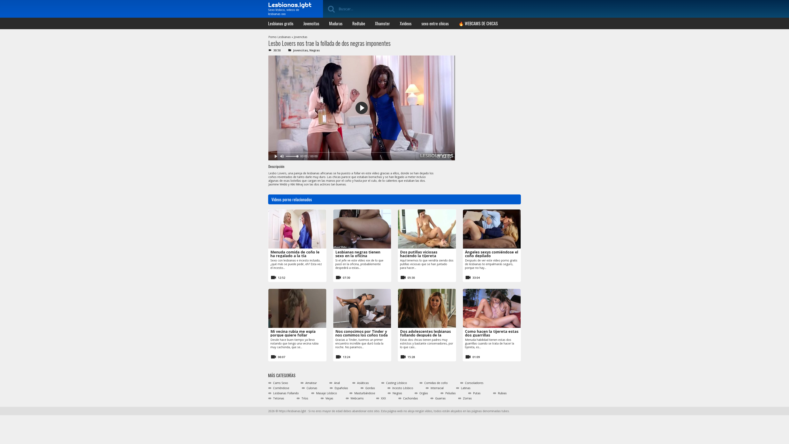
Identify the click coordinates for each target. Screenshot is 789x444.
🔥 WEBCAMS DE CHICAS (478, 23)
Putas (477, 393)
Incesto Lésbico (402, 388)
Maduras (336, 23)
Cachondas (410, 398)
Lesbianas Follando (286, 393)
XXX (383, 398)
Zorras (467, 398)
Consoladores (474, 383)
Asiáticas (363, 383)
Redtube (358, 23)
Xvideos (406, 23)
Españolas (341, 388)
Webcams (357, 398)
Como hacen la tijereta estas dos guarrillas (491, 333)
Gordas (370, 388)
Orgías (423, 393)
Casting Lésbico (396, 383)
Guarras (440, 398)
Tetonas (278, 398)
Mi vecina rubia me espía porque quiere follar (293, 333)
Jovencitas (311, 23)
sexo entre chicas (435, 23)
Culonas (312, 388)
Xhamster (382, 23)
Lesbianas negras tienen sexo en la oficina (357, 254)
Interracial (437, 388)
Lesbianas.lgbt (289, 5)
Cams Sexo (280, 383)
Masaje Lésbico (326, 393)
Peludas (450, 393)
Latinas (466, 388)
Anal (337, 383)
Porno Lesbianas (279, 37)
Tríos (304, 398)
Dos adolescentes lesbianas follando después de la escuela (425, 335)
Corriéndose (281, 388)
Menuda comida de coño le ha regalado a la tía (295, 254)
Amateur (311, 383)
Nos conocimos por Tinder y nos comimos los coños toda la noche (361, 335)
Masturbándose (364, 393)
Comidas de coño (436, 383)
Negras (314, 50)
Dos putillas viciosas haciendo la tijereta (418, 254)
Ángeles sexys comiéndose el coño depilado (491, 254)
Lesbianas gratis (280, 23)
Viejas (329, 398)
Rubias (502, 393)
